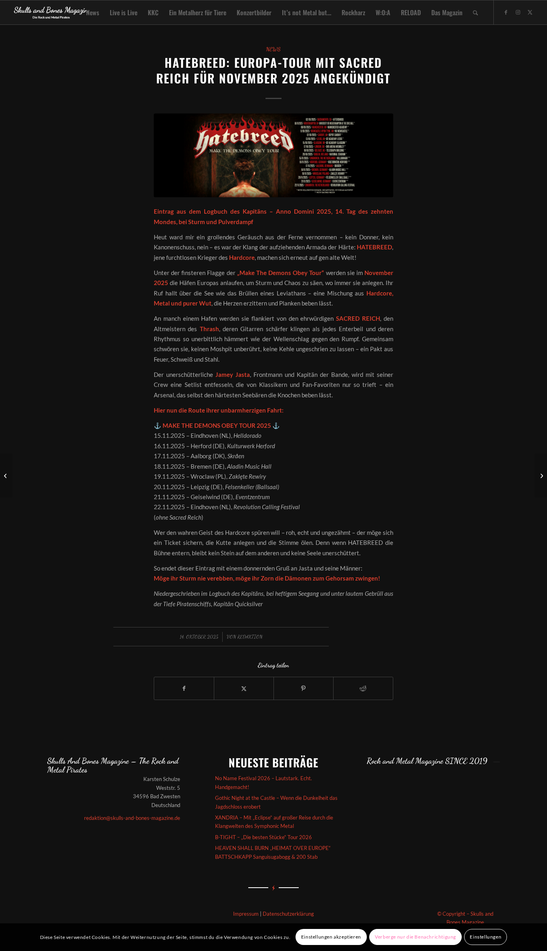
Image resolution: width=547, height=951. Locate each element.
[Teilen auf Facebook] (184, 688)
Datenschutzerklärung (288, 914)
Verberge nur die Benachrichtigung (415, 937)
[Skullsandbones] (51, 12)
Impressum (246, 914)
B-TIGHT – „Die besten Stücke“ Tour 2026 (263, 837)
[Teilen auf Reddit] (363, 688)
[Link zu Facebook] (506, 12)
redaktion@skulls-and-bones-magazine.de (132, 818)
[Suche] (475, 12)
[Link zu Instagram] (518, 12)
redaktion (250, 636)
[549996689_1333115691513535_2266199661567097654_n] (273, 155)
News (273, 49)
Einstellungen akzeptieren (331, 937)
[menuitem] (93, 12)
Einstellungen (485, 937)
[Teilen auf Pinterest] (303, 688)
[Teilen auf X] (244, 688)
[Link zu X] (530, 12)
